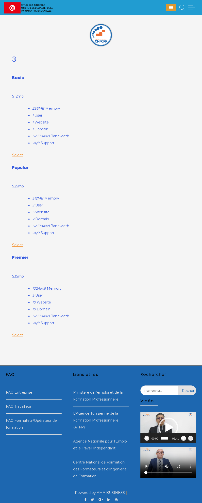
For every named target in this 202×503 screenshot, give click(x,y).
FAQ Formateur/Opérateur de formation (31, 424)
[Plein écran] (190, 438)
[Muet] (183, 438)
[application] (168, 427)
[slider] (164, 438)
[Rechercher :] (159, 394)
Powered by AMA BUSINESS (100, 492)
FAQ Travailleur (18, 406)
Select (17, 155)
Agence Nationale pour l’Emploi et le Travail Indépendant (100, 444)
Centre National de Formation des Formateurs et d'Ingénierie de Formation (100, 469)
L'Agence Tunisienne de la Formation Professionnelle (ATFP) (95, 420)
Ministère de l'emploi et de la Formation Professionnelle (98, 396)
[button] (168, 427)
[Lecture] (146, 438)
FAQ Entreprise (19, 392)
